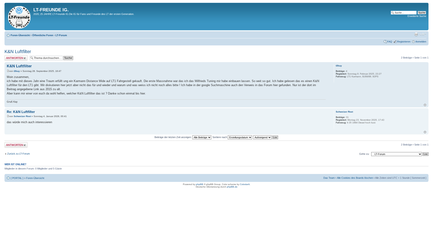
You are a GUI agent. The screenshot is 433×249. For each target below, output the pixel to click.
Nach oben (425, 105)
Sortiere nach (220, 137)
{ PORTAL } (17, 178)
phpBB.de (232, 187)
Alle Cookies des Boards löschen (355, 177)
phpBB (199, 184)
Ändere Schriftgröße (423, 34)
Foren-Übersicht (20, 35)
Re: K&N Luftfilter (21, 112)
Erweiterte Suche (417, 16)
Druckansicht (416, 34)
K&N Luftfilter (18, 51)
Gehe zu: (364, 154)
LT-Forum (61, 35)
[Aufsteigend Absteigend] (266, 137)
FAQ (389, 41)
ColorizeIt (245, 184)
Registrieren (403, 41)
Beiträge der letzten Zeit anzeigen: (173, 137)
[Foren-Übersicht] (19, 16)
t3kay (17, 71)
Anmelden (420, 41)
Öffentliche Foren (42, 35)
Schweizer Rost (22, 116)
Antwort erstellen (14, 56)
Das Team (329, 177)
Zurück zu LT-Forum (18, 153)
